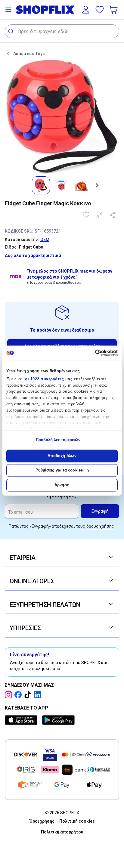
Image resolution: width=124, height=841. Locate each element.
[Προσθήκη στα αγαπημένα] (86, 214)
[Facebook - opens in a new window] (19, 694)
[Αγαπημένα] (99, 9)
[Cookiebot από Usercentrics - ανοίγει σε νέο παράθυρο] (91, 352)
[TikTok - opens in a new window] (29, 694)
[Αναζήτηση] (11, 31)
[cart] (114, 9)
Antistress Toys (29, 53)
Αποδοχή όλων (62, 455)
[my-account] (85, 9)
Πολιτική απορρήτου (62, 832)
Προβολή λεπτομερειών (58, 440)
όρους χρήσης (100, 526)
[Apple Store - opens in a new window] (22, 720)
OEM (44, 239)
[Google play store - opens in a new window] (58, 720)
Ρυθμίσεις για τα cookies (59, 470)
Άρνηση (62, 485)
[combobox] (62, 31)
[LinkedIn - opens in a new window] (38, 694)
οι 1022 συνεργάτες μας (49, 379)
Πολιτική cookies (77, 821)
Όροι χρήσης (41, 821)
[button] (8, 9)
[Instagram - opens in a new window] (9, 694)
